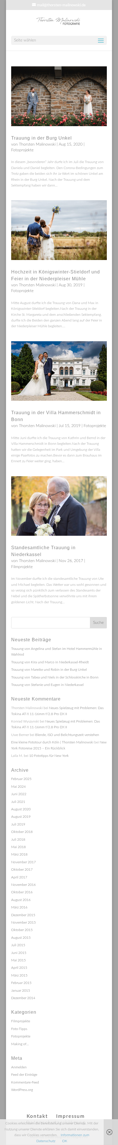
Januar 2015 (20, 990)
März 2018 (19, 854)
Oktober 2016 (22, 892)
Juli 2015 (18, 945)
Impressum (70, 1116)
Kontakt (37, 1116)
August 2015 (21, 937)
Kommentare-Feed (25, 1082)
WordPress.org (22, 1090)
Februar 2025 (21, 779)
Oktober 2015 (22, 930)
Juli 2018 (18, 839)
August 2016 (21, 900)
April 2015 (19, 967)
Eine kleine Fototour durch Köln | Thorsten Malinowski (52, 742)
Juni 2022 (18, 794)
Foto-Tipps (19, 1029)
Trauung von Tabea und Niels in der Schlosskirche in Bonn (55, 677)
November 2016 (23, 884)
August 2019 (21, 816)
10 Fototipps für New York (49, 755)
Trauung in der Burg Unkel (41, 138)
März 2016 (19, 907)
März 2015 (19, 975)
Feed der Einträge (24, 1074)
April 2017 (19, 877)
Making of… (20, 1044)
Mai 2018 (18, 847)
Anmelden (19, 1067)
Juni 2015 (18, 953)
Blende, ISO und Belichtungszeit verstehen (67, 735)
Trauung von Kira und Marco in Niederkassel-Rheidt (50, 662)
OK (64, 1141)
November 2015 (23, 922)
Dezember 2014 (23, 998)
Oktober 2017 (22, 869)
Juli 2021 (18, 801)
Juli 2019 (18, 824)
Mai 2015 (18, 960)
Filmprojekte (22, 567)
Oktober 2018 (22, 832)
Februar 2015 (21, 983)
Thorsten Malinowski (37, 144)
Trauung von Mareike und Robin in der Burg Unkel (49, 669)
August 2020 (21, 809)
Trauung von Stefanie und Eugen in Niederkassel (47, 684)
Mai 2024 (18, 786)
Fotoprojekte (22, 150)
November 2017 (23, 862)
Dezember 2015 (23, 915)
